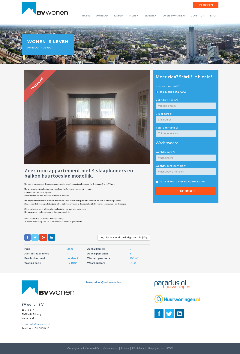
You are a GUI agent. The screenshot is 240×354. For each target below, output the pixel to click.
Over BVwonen (174, 15)
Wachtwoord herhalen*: (172, 165)
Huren (134, 15)
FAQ (213, 15)
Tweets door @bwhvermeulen (103, 282)
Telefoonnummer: (167, 127)
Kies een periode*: (168, 86)
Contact (197, 15)
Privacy (125, 348)
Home (86, 15)
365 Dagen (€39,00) (172, 91)
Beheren (151, 15)
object (48, 47)
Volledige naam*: (167, 99)
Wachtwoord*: (165, 151)
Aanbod (102, 15)
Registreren (186, 191)
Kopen (118, 15)
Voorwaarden (110, 348)
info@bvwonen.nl (40, 324)
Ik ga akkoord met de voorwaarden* (183, 181)
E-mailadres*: (165, 113)
